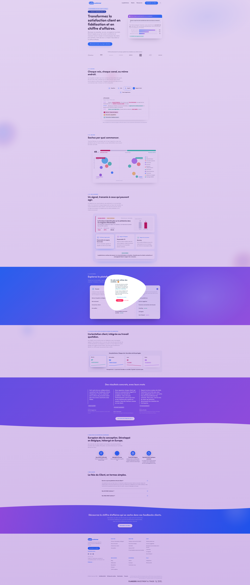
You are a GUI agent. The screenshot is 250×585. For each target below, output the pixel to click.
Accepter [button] (119, 300)
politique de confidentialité (120, 289)
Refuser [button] (126, 300)
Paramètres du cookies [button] (121, 297)
